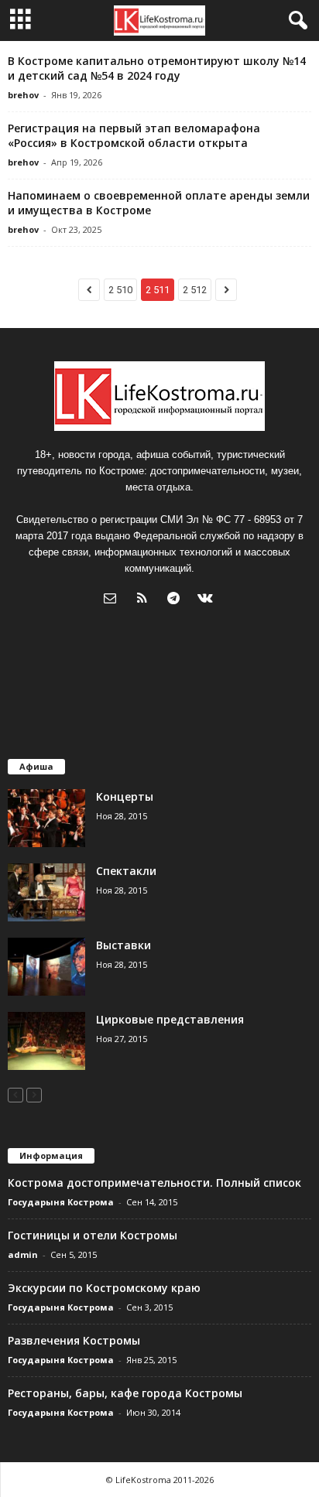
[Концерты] (46, 818)
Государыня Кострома (61, 1202)
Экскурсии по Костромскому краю (104, 1287)
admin (23, 1254)
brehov (23, 95)
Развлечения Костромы (74, 1340)
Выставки (123, 945)
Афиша (36, 766)
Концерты (124, 796)
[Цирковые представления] (46, 1041)
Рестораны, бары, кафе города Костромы (125, 1393)
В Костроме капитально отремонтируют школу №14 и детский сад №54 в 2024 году (157, 68)
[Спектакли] (46, 892)
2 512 (195, 290)
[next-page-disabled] (34, 1094)
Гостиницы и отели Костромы (92, 1235)
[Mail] (113, 600)
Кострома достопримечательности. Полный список (154, 1182)
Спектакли (126, 870)
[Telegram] (177, 600)
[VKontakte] (207, 600)
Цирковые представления (170, 1019)
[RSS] (145, 600)
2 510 (120, 290)
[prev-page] (15, 1094)
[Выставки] (46, 967)
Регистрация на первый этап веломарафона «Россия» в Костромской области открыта (134, 135)
